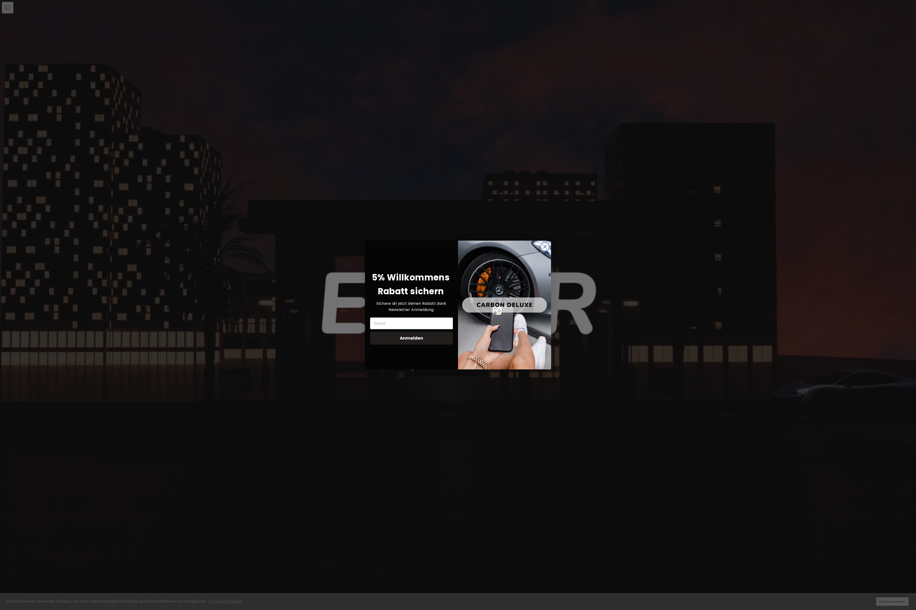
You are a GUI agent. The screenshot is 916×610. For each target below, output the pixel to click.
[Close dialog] (545, 247)
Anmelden (411, 338)
